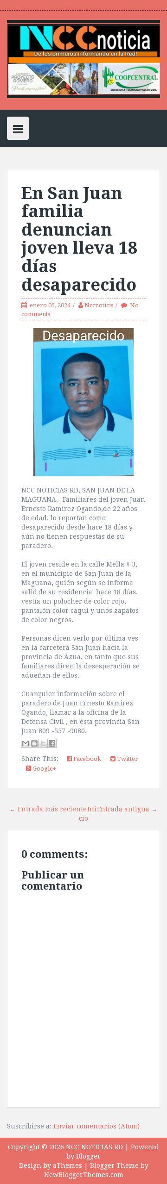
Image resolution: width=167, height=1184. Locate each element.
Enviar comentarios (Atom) (96, 1126)
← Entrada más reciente (48, 809)
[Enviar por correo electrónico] (25, 743)
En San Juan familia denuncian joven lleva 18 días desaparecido (79, 239)
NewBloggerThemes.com (83, 1174)
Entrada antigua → (127, 809)
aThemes (67, 1165)
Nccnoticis (98, 305)
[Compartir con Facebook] (52, 743)
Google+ (43, 768)
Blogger (88, 1156)
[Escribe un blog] (34, 743)
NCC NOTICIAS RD (94, 1147)
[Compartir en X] (43, 743)
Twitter (127, 758)
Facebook (86, 758)
